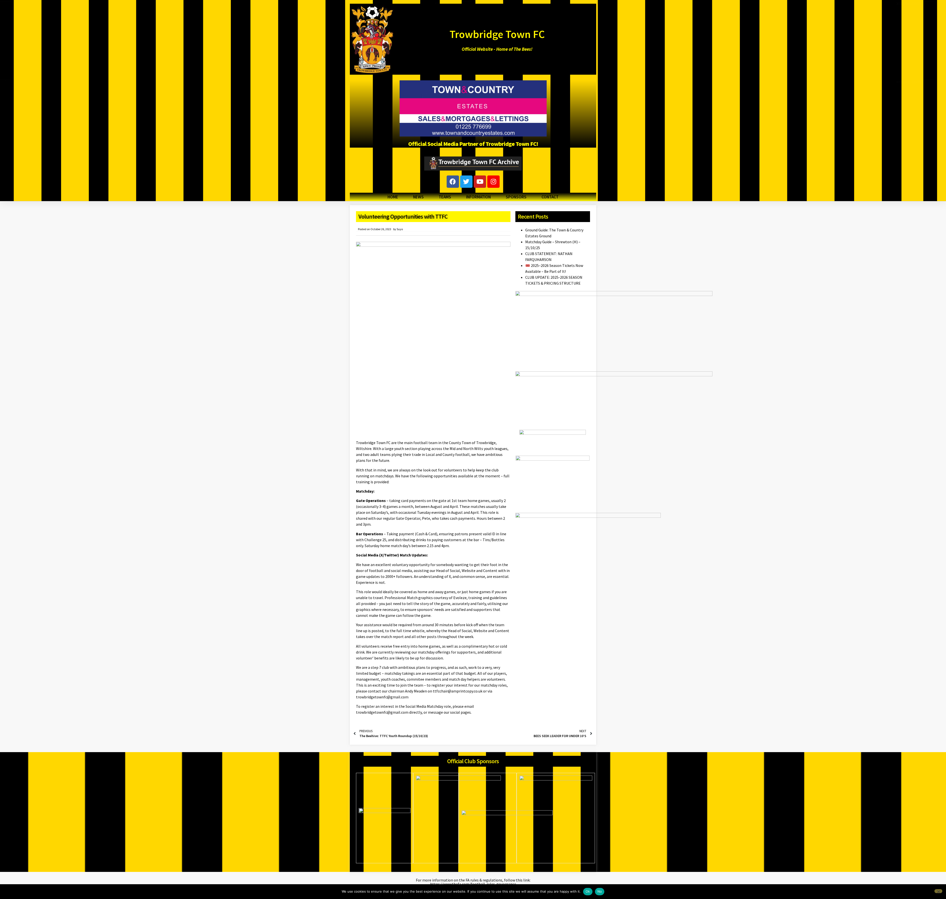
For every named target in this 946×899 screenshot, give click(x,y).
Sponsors (516, 197)
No (599, 891)
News (418, 197)
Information (478, 197)
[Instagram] (493, 181)
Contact (549, 197)
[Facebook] (453, 181)
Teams (445, 197)
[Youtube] (480, 181)
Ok (588, 891)
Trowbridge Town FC (497, 34)
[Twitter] (466, 181)
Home (393, 197)
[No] (938, 891)
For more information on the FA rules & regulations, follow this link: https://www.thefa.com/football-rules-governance (473, 882)
